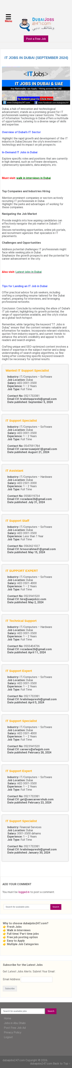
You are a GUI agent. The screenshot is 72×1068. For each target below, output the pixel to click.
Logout (8, 1037)
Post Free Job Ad (15, 1027)
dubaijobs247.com (14, 1060)
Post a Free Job (36, 38)
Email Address (11, 979)
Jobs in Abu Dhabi (15, 1023)
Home (7, 1018)
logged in (24, 892)
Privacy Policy (12, 1032)
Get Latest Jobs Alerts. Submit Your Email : (29, 971)
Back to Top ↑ (61, 1063)
